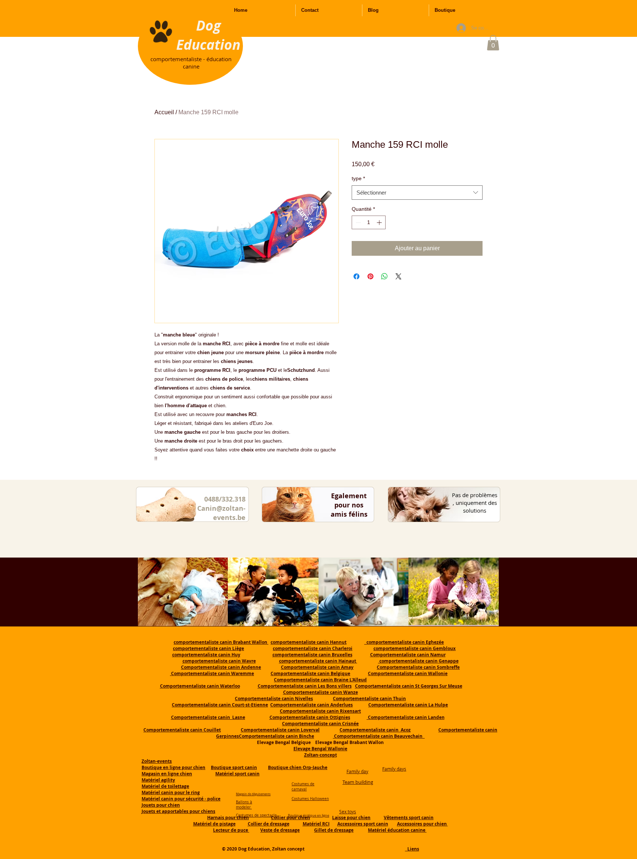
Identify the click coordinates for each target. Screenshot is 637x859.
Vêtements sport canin (409, 817)
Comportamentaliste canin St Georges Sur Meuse (408, 686)
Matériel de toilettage (165, 786)
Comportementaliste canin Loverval (280, 730)
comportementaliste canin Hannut (309, 642)
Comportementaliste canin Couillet (182, 730)
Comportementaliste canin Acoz (375, 730)
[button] (493, 42)
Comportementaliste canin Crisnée (320, 723)
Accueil (164, 112)
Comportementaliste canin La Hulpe (408, 705)
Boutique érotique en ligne (308, 815)
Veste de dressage (280, 830)
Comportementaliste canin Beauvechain (379, 736)
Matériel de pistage (214, 824)
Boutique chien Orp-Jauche (297, 767)
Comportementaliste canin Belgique (310, 673)
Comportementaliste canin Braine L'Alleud (320, 680)
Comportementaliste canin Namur (408, 655)
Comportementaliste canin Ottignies (309, 717)
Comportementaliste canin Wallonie (408, 673)
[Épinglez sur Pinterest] (370, 276)
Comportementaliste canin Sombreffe (418, 667)
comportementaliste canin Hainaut (318, 661)
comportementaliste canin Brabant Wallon (221, 642)
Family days (394, 769)
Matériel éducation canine (397, 830)
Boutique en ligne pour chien (173, 767)
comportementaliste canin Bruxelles (312, 655)
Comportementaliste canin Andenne (221, 667)
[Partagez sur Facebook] (356, 276)
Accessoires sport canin (362, 824)
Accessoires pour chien (422, 824)
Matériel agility (158, 780)
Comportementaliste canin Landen (406, 717)
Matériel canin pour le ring (171, 792)
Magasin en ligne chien (167, 774)
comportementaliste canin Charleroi (312, 648)
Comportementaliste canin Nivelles (274, 698)
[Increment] (379, 222)
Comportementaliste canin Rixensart (320, 711)
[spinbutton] (368, 222)
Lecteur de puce (231, 830)
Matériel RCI (316, 824)
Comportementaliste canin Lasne (208, 717)
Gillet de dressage (334, 830)
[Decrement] (357, 222)
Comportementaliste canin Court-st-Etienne (220, 705)
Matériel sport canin (237, 774)
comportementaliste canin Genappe (418, 661)
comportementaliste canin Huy (206, 655)
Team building (357, 782)
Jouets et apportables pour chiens (178, 811)
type (358, 178)
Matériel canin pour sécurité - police (181, 799)
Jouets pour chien (161, 805)
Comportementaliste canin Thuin (369, 698)
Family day (357, 771)
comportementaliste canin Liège (208, 648)
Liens (412, 849)
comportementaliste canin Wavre (219, 661)
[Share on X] (398, 276)
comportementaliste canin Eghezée (404, 642)
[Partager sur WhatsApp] (384, 276)
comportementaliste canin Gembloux (414, 648)
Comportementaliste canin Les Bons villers (305, 686)
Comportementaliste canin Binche (276, 736)
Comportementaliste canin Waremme (212, 673)
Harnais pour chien (228, 817)
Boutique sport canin (234, 767)
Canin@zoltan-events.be (221, 513)
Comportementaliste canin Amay (317, 667)
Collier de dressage (268, 824)
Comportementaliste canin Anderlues (311, 705)
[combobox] (417, 192)
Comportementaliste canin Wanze (320, 692)
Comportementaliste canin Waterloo (200, 686)
